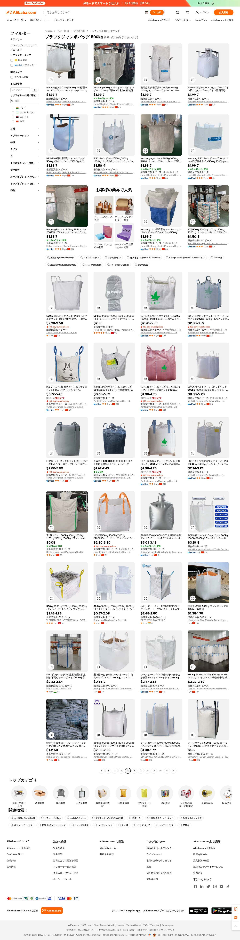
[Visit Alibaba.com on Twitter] (208, 886)
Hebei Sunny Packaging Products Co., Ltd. (67, 757)
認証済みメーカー (109, 848)
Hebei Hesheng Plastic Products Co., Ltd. (67, 101)
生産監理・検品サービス (65, 873)
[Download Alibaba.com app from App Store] (198, 910)
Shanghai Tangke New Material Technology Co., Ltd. (161, 552)
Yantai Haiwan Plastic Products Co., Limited (114, 757)
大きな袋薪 (143, 265)
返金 (149, 866)
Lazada (120, 925)
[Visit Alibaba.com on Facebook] (195, 886)
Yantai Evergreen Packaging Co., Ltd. (159, 332)
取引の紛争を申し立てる (159, 860)
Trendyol (154, 925)
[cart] (188, 13)
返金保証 (57, 854)
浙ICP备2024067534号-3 (203, 935)
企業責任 (11, 860)
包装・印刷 (63, 31)
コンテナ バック (166, 825)
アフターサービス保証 (64, 866)
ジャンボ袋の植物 (93, 265)
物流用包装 (79, 31)
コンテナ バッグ (105, 825)
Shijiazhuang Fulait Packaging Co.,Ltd (64, 552)
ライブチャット (155, 854)
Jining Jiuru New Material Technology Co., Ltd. (208, 620)
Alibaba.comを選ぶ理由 (18, 848)
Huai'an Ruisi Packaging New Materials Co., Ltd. (208, 688)
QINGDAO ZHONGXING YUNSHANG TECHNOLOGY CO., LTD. (161, 757)
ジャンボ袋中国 (81, 825)
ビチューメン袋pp (53, 818)
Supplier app (133, 910)
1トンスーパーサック (23, 825)
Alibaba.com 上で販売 (204, 848)
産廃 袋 (186, 825)
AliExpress (73, 925)
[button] (147, 12)
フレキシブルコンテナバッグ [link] (105, 31)
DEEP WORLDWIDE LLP (153, 620)
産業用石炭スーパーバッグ (62, 257)
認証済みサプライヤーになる (208, 866)
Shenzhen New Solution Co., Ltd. (110, 620)
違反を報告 (152, 879)
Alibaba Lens (13, 910)
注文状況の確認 (201, 860)
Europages (167, 925)
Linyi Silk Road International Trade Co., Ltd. (161, 688)
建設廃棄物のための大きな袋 (63, 265)
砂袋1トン (136, 818)
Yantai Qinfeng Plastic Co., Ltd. (61, 332)
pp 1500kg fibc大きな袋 (24, 818)
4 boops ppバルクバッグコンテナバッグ (187, 257)
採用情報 (11, 866)
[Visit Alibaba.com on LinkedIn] (202, 886)
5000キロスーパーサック (162, 818)
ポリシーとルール (62, 879)
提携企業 (197, 873)
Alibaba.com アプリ (153, 910)
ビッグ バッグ (143, 825)
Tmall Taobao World (104, 925)
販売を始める (200, 854)
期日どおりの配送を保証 (65, 860)
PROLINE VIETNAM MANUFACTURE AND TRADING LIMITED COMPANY (114, 330)
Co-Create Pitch (15, 854)
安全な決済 (59, 848)
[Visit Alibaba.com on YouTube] (221, 886)
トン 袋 (125, 825)
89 (167, 771)
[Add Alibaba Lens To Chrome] (52, 910)
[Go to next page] (173, 771)
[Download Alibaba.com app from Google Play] (222, 910)
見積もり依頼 (107, 854)
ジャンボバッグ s (91, 257)
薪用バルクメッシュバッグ (53, 825)
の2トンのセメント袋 (192, 818)
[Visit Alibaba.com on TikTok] (228, 886)
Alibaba (48, 31)
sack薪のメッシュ (78, 818)
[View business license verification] (149, 935)
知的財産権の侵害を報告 (159, 873)
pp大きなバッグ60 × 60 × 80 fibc (145, 257)
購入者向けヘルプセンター (160, 848)
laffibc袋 (218, 257)
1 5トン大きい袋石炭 (120, 265)
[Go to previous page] (102, 771)
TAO (145, 925)
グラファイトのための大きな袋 (109, 818)
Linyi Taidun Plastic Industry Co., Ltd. (112, 552)
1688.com (86, 925)
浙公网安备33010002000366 (173, 935)
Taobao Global (133, 925)
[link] (236, 909)
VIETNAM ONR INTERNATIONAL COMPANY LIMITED (67, 620)
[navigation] (24, 401)
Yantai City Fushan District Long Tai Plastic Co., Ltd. (208, 757)
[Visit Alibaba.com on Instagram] (215, 886)
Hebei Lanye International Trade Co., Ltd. (208, 549)
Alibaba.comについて (18, 841)
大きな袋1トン (114, 257)
